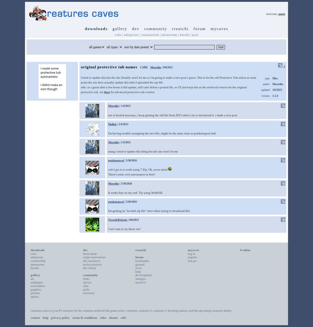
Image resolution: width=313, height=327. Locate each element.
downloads (96, 28)
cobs (118, 34)
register (192, 257)
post (195, 34)
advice (87, 282)
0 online (245, 250)
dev (135, 28)
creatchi (180, 28)
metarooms (169, 34)
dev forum (89, 268)
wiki (123, 317)
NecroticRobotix (117, 220)
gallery (120, 28)
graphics (36, 289)
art (32, 278)
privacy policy (60, 317)
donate (113, 317)
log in (191, 253)
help (138, 271)
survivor (140, 282)
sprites (35, 296)
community (155, 28)
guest (281, 14)
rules (103, 317)
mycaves (219, 28)
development (143, 275)
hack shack (90, 253)
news (138, 268)
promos (35, 293)
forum (199, 28)
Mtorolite (155, 67)
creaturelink (150, 34)
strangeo (140, 278)
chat (85, 286)
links (86, 278)
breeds (184, 34)
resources (89, 293)
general (140, 264)
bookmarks (142, 261)
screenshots (38, 286)
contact (35, 317)
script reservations (94, 257)
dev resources (91, 261)
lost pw (192, 261)
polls (86, 289)
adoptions (131, 34)
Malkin (112, 124)
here (107, 92)
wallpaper (37, 282)
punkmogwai (116, 160)
